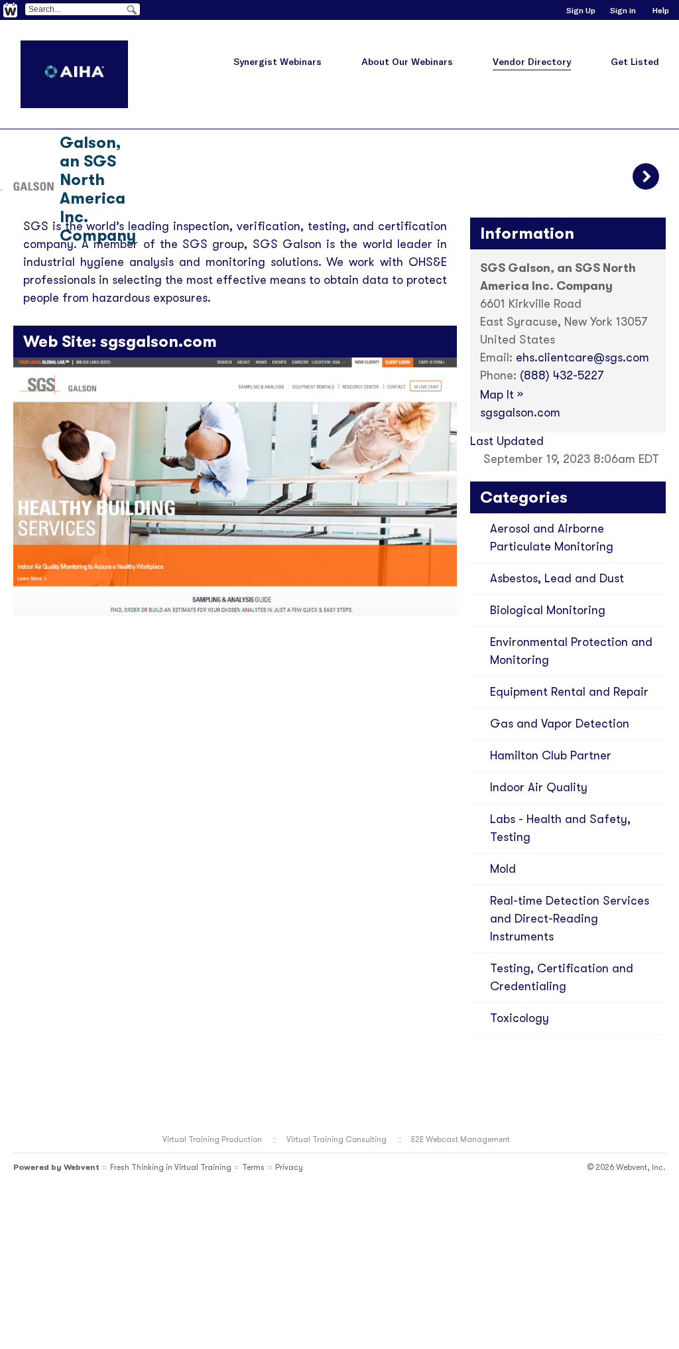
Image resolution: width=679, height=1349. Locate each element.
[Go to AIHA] (74, 74)
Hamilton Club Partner (550, 755)
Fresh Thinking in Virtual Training (170, 1167)
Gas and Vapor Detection (559, 723)
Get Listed (635, 62)
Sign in (623, 10)
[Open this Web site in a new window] (235, 612)
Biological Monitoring (547, 610)
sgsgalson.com (158, 341)
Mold (503, 868)
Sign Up (580, 10)
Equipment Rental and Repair (569, 691)
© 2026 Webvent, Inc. (626, 1167)
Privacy (289, 1167)
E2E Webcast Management (460, 1139)
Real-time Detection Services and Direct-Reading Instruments (569, 918)
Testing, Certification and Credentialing (561, 977)
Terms (253, 1167)
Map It (501, 394)
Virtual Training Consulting (336, 1139)
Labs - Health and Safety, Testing (560, 828)
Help (660, 10)
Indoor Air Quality (538, 787)
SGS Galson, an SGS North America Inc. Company (98, 180)
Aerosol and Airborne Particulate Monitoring (551, 537)
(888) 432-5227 (561, 375)
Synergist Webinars (277, 62)
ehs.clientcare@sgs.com (582, 357)
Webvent (81, 1167)
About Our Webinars (407, 62)
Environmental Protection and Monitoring (571, 651)
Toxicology (519, 1018)
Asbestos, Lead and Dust (557, 578)
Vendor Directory (532, 62)
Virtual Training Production (212, 1139)
